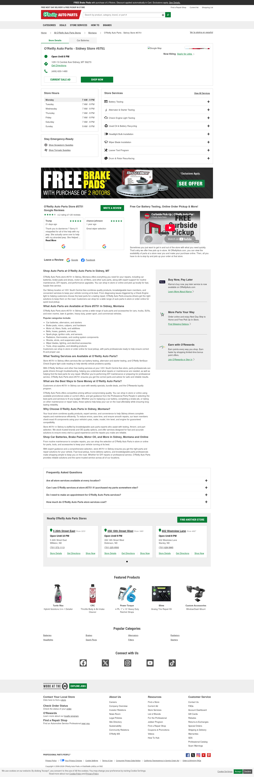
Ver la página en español (201, 32)
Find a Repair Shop (178, 7)
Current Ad (194, 7)
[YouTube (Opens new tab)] (203, 754)
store (63, 699)
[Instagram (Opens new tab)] (198, 754)
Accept (238, 771)
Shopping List (207, 7)
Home (44, 32)
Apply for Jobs (185, 54)
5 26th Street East (64, 531)
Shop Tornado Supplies (60, 150)
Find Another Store (192, 519)
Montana (92, 32)
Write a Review (112, 208)
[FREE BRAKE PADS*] (127, 183)
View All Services (202, 93)
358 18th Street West (120, 531)
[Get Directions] (155, 47)
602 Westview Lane (174, 531)
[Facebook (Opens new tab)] (188, 754)
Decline (247, 771)
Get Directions (58, 65)
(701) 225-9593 (111, 547)
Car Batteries (83, 40)
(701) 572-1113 (57, 547)
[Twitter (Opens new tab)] (193, 754)
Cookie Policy (75, 774)
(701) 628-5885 (166, 547)
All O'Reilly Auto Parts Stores (67, 32)
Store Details (56, 553)
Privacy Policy (92, 774)
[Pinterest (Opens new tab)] (209, 754)
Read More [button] (51, 240)
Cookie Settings (225, 771)
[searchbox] (124, 14)
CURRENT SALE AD (60, 79)
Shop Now (97, 79)
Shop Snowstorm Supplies (61, 144)
